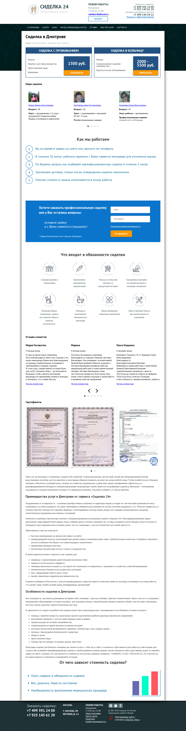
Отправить (121, 233)
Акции (98, 19)
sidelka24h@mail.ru (98, 14)
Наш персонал (107, 27)
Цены (54, 27)
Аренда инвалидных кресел (73, 27)
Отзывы (93, 27)
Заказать (76, 72)
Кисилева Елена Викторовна (132, 105)
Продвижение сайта (124, 717)
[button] (88, 126)
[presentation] (89, 390)
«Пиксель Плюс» (132, 719)
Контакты (122, 27)
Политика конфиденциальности (125, 226)
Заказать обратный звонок (140, 17)
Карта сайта (91, 716)
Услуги (45, 27)
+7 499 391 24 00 (41, 710)
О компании (33, 27)
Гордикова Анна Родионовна (87, 105)
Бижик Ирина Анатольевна (40, 105)
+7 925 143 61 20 (41, 715)
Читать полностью (34, 383)
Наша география (93, 713)
